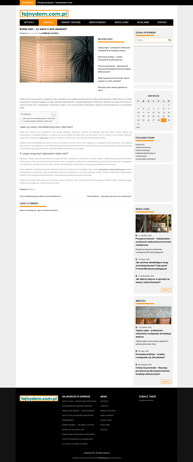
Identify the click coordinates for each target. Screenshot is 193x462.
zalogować (32, 210)
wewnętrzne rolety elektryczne (112, 169)
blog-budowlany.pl (143, 150)
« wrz (138, 127)
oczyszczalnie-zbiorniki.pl (145, 159)
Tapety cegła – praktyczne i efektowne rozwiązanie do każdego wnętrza (153, 333)
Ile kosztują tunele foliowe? (75, 444)
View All (166, 290)
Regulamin (143, 22)
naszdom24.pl (141, 156)
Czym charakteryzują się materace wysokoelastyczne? (40, 196)
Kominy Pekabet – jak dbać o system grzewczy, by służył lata (78, 427)
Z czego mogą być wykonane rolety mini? (38, 121)
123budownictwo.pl (143, 147)
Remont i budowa (71, 22)
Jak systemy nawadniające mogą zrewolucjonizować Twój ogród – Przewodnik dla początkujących (152, 265)
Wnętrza (48, 22)
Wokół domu (122, 22)
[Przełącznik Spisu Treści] (52, 115)
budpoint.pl (140, 145)
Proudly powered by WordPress (84, 458)
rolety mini (43, 138)
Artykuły (29, 22)
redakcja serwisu (49, 33)
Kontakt (162, 22)
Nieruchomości (97, 22)
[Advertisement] (153, 65)
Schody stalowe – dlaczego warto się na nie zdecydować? (109, 196)
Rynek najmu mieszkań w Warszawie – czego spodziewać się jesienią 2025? (79, 436)
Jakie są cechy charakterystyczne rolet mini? (39, 118)
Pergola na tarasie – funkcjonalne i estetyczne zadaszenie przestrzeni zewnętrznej (153, 241)
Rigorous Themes (114, 458)
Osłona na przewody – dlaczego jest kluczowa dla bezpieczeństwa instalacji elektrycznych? (114, 69)
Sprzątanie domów (146, 400)
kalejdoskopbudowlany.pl (145, 153)
